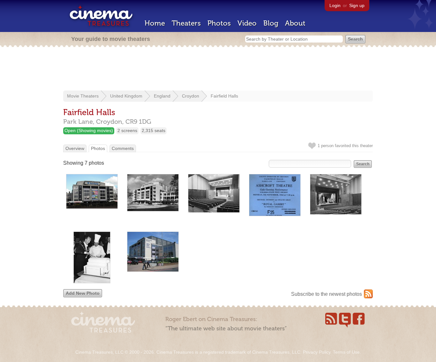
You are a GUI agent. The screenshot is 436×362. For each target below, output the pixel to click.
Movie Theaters (83, 95)
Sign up (357, 5)
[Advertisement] (218, 69)
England (162, 95)
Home (155, 23)
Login (335, 5)
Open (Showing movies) (88, 130)
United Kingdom (126, 95)
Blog (270, 23)
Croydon (190, 95)
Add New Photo (83, 293)
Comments (123, 148)
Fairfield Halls (224, 95)
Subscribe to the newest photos (326, 294)
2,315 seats (153, 130)
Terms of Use (346, 352)
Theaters (186, 23)
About (295, 23)
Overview (74, 148)
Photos (219, 23)
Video (247, 23)
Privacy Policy (316, 352)
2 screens (127, 130)
